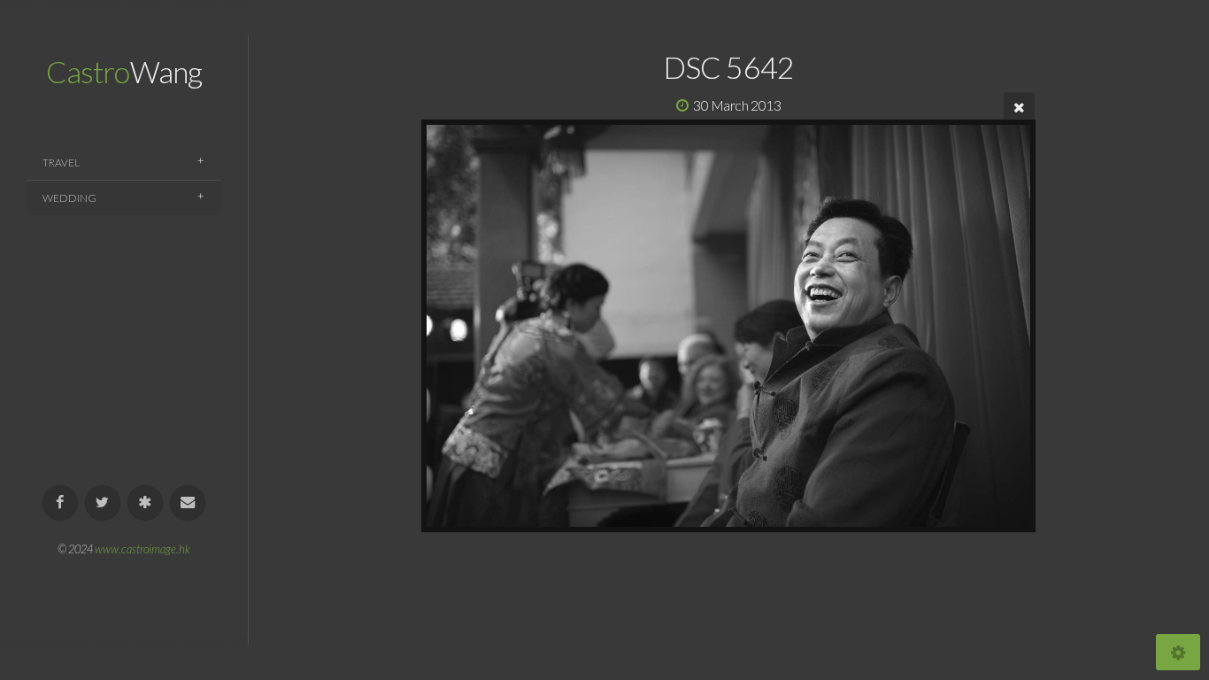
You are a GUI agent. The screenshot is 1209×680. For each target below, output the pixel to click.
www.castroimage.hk (142, 549)
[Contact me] (188, 503)
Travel (61, 162)
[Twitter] (103, 503)
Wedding (69, 198)
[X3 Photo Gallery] (145, 503)
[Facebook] (60, 503)
